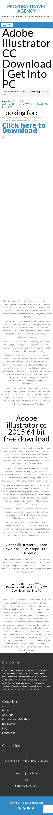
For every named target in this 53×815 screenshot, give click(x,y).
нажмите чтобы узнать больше (16, 348)
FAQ (4, 728)
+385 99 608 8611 (26, 785)
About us (7, 715)
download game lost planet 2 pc (30, 491)
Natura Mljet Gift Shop (16, 719)
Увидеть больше (18, 304)
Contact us (8, 733)
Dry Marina (9, 724)
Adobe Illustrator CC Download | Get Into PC (26, 106)
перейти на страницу (28, 341)
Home (7, 91)
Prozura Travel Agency (26, 11)
